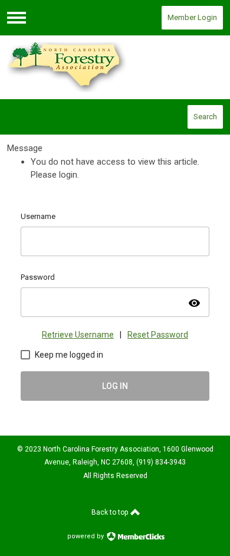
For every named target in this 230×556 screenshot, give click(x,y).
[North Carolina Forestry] (115, 67)
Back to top (110, 512)
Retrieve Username (78, 334)
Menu (16, 18)
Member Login (192, 17)
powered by (86, 536)
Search (205, 116)
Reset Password (157, 334)
